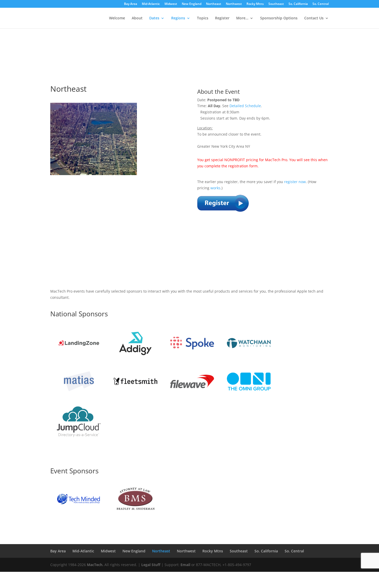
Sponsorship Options (279, 18)
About (137, 18)
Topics (202, 18)
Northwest (234, 4)
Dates (154, 18)
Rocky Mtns (255, 4)
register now (295, 181)
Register (222, 18)
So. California (298, 4)
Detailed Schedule (245, 105)
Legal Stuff (150, 564)
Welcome (117, 18)
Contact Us (314, 18)
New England (191, 4)
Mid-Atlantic (151, 4)
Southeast (276, 4)
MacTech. (95, 564)
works (215, 187)
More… (242, 18)
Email (185, 564)
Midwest (170, 4)
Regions (178, 18)
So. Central (320, 4)
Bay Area (130, 4)
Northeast (213, 4)
